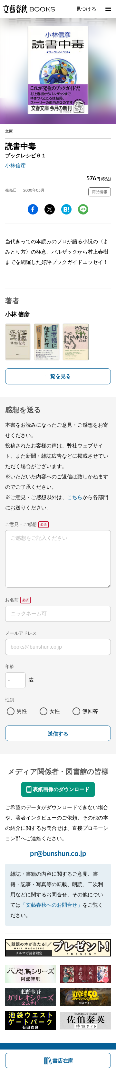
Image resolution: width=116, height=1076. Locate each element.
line (83, 209)
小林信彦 (15, 165)
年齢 (9, 666)
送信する (58, 733)
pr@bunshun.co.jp (58, 853)
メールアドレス (21, 633)
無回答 (90, 711)
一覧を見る (58, 376)
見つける (86, 9)
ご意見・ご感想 (21, 524)
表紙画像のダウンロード (61, 789)
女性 (55, 711)
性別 (9, 700)
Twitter (49, 209)
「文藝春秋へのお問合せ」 (51, 905)
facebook (33, 209)
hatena (66, 209)
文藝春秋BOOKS (29, 9)
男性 (22, 711)
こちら (74, 497)
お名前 (12, 600)
